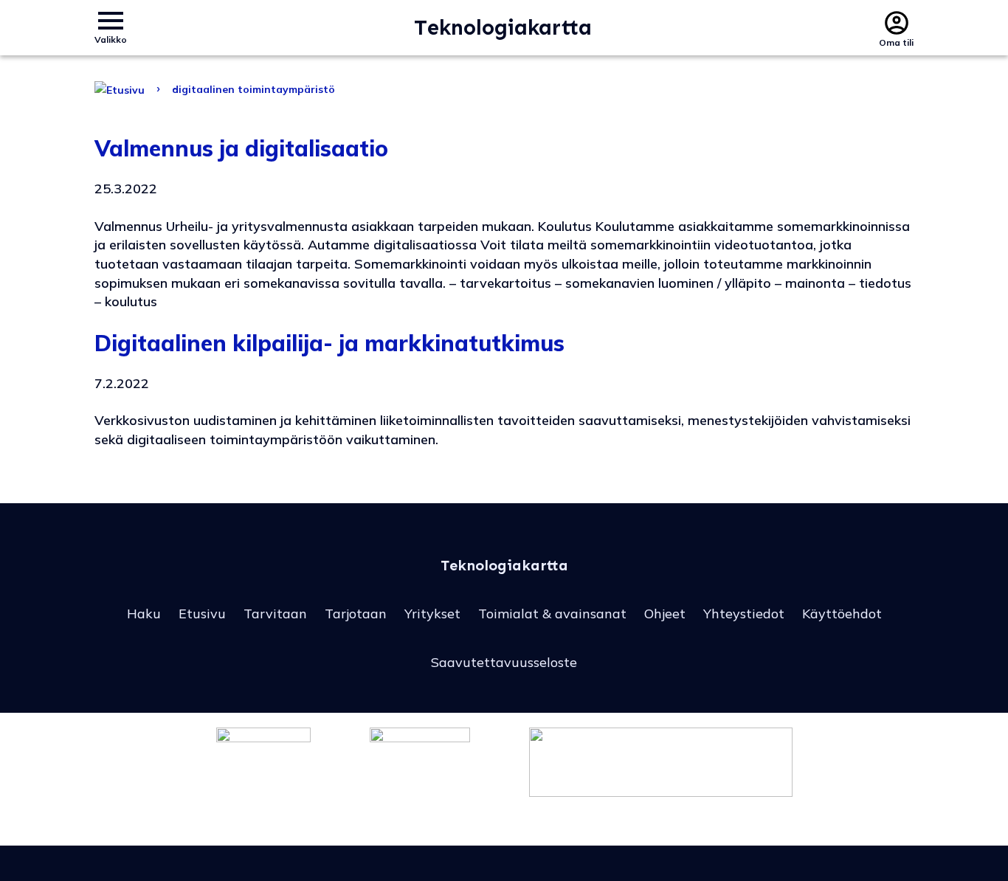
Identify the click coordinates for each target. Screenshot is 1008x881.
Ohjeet (665, 613)
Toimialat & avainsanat (552, 613)
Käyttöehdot (842, 613)
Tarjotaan (356, 613)
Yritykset (432, 613)
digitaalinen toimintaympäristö (253, 89)
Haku (144, 613)
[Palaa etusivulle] (119, 89)
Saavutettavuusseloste (504, 662)
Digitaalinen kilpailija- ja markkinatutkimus (329, 343)
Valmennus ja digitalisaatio (241, 148)
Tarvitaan (275, 613)
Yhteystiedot (743, 613)
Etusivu (202, 613)
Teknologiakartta (503, 28)
